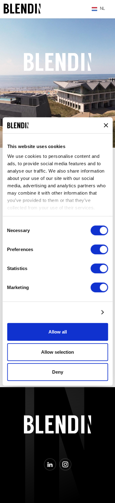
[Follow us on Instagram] (65, 464)
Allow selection (57, 351)
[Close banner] (106, 125)
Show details (81, 312)
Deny (57, 372)
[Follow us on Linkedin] (50, 464)
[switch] (99, 249)
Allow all (57, 331)
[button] (99, 9)
